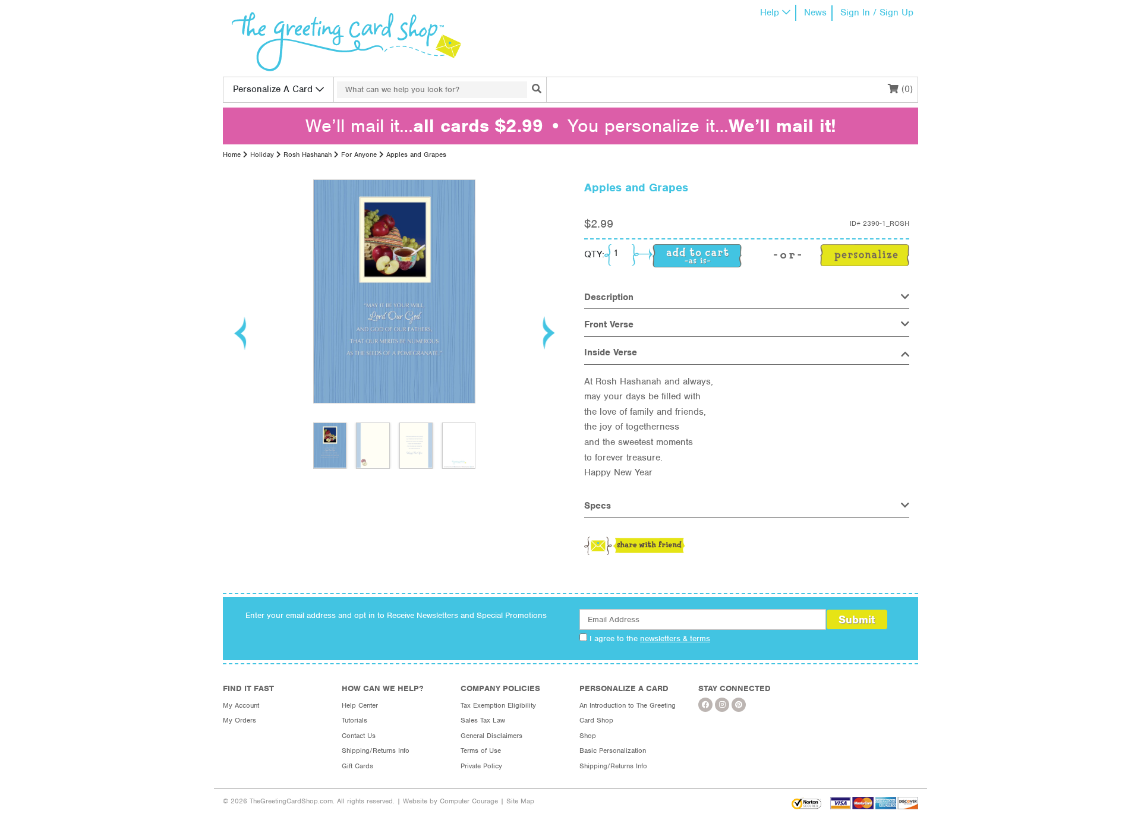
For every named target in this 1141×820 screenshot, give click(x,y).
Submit (857, 619)
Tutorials (354, 720)
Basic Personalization (612, 750)
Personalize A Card (273, 89)
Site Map (520, 801)
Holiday (262, 154)
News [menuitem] (815, 12)
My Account (241, 705)
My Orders (239, 720)
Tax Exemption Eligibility (498, 705)
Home (232, 154)
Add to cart (697, 255)
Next (548, 333)
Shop (587, 735)
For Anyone (359, 154)
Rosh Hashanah (307, 154)
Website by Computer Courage (450, 801)
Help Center (360, 705)
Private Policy (481, 766)
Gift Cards (357, 766)
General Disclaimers (491, 735)
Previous (241, 333)
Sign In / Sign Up (876, 12)
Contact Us (359, 735)
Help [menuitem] (769, 12)
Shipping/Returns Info (375, 750)
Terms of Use (481, 750)
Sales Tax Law (483, 720)
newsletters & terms (675, 638)
